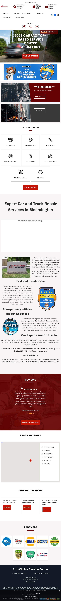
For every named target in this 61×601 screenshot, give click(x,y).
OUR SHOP (5, 13)
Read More (7, 507)
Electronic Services (53, 362)
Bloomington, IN (30, 389)
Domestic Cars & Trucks (35, 362)
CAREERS (17, 13)
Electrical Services (44, 359)
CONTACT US (6, 17)
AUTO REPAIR (26, 13)
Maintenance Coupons (41, 573)
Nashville (47, 460)
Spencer (47, 464)
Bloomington (49, 447)
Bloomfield (48, 454)
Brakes (4, 359)
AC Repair (10, 359)
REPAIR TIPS (39, 13)
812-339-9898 (38, 7)
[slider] (44, 32)
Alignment (33, 359)
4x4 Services (54, 359)
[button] (30, 461)
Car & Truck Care (21, 362)
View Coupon (39, 96)
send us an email (42, 351)
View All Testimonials (30, 422)
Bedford (47, 450)
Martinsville (49, 457)
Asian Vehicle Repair (8, 362)
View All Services (30, 187)
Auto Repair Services (19, 573)
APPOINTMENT (19, 17)
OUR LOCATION (30, 56)
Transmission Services (21, 359)
